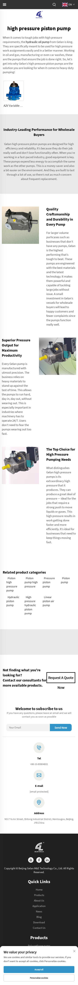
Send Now (61, 727)
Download (39, 922)
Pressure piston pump (49, 582)
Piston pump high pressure (31, 582)
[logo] (39, 14)
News (39, 911)
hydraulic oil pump (37, 42)
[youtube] (31, 860)
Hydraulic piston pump (12, 601)
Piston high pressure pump (11, 584)
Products (39, 895)
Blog (39, 917)
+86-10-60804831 (39, 764)
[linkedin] (47, 860)
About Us (39, 900)
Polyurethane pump (39, 945)
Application (39, 906)
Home (39, 889)
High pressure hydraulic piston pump (30, 605)
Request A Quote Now (60, 679)
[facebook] (39, 860)
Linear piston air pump (48, 601)
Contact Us (39, 927)
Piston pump (65, 580)
